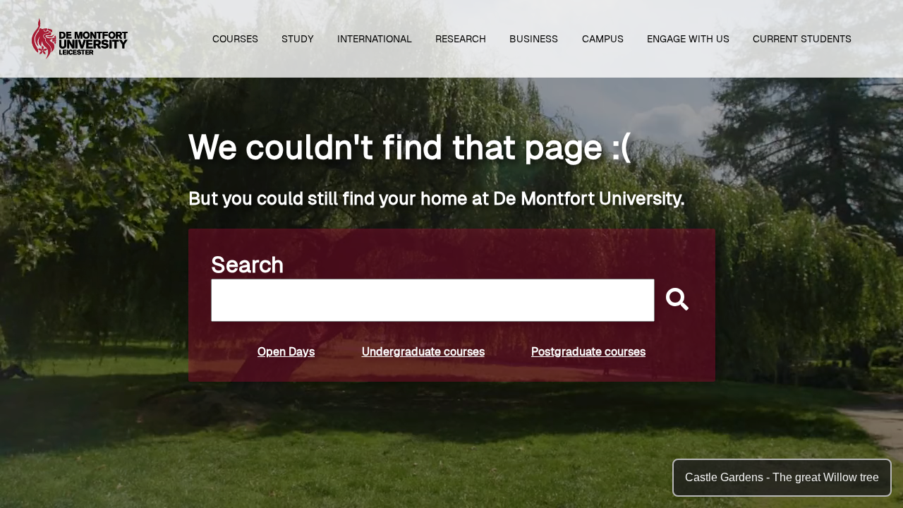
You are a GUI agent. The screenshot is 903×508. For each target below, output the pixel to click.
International (374, 38)
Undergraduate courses (423, 351)
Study (297, 38)
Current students (802, 38)
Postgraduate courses (588, 351)
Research (460, 38)
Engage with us (688, 38)
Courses (235, 38)
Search (247, 264)
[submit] (674, 300)
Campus (603, 38)
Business (533, 38)
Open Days (286, 351)
